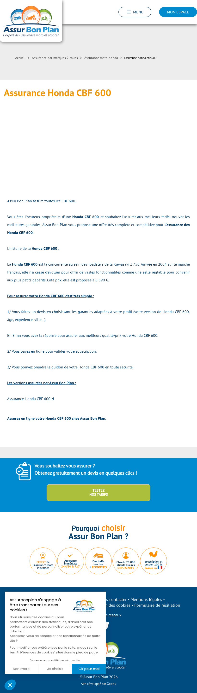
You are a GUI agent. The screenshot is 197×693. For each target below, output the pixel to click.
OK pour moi (89, 668)
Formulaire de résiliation (157, 605)
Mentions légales (146, 599)
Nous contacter (112, 599)
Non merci (21, 668)
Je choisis (55, 668)
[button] (10, 685)
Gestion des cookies (111, 605)
